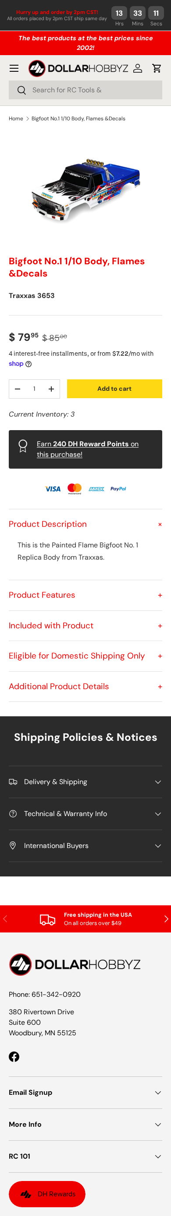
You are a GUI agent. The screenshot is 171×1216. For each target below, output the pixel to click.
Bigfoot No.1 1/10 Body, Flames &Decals (78, 118)
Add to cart (114, 388)
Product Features (85, 594)
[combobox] (85, 90)
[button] (157, 68)
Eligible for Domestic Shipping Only (85, 655)
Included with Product (85, 625)
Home (16, 118)
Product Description (85, 524)
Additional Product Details (85, 686)
